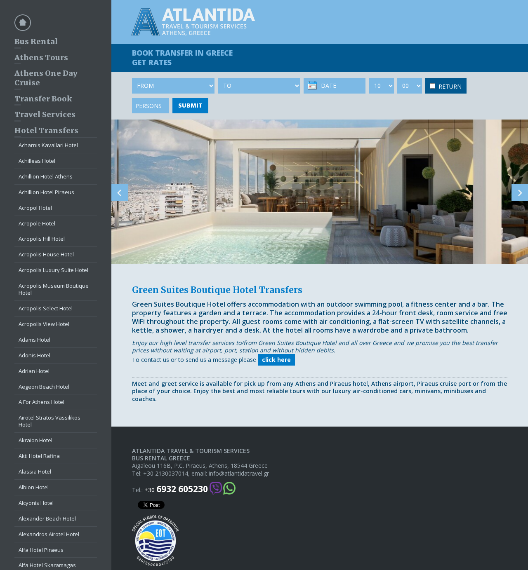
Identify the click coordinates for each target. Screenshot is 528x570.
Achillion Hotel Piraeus (46, 192)
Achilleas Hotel (37, 160)
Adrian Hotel (34, 371)
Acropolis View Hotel (44, 324)
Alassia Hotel (35, 471)
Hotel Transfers (46, 130)
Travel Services (44, 114)
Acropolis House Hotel (46, 254)
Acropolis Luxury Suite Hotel (53, 270)
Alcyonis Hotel (36, 503)
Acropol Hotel (35, 207)
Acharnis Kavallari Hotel (48, 145)
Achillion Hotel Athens (46, 176)
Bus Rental (36, 41)
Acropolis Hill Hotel (42, 238)
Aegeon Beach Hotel (44, 386)
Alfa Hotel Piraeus (41, 550)
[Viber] (216, 489)
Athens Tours (41, 57)
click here (276, 360)
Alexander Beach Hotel (47, 518)
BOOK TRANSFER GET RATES (182, 57)
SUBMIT (190, 105)
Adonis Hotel (34, 355)
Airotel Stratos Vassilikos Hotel (49, 421)
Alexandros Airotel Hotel (49, 534)
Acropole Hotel (37, 223)
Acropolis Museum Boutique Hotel (54, 289)
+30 (176, 489)
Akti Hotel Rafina (39, 456)
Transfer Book (43, 98)
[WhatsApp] (229, 489)
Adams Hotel (34, 339)
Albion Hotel (34, 487)
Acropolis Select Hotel (46, 308)
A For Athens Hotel (41, 402)
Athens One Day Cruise (46, 77)
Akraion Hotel (35, 440)
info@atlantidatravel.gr (239, 473)
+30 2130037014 (165, 473)
